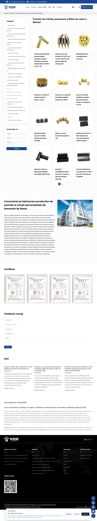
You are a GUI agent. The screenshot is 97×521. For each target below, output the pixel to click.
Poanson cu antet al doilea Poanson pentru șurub (41, 97)
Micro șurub (11, 25)
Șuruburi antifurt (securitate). (16, 39)
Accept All (85, 514)
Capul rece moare (11, 98)
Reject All (77, 514)
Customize (68, 514)
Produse (34, 7)
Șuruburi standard (13, 60)
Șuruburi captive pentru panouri (41, 467)
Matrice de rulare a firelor (14, 95)
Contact (59, 7)
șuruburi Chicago (13, 53)
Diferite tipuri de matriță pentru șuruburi (82, 56)
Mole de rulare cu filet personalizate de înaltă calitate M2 (41, 171)
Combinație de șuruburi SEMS (16, 56)
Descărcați (67, 467)
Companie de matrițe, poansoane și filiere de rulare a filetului (23, 507)
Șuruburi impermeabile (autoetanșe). (43, 470)
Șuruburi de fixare (13, 80)
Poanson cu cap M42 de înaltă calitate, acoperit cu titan (62, 97)
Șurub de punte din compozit (16, 110)
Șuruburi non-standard (15, 77)
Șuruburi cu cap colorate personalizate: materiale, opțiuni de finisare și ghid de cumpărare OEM (47, 369)
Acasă (27, 7)
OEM (49, 7)
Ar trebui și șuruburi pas (15, 120)
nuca (9, 117)
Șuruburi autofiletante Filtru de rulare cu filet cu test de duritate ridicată (62, 174)
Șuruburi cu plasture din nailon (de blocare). (45, 461)
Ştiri (54, 7)
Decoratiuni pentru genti (15, 107)
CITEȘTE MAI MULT (9, 388)
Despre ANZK (42, 7)
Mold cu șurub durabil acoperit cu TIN (62, 135)
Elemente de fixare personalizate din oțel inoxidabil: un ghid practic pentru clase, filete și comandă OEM (78, 369)
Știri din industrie (85, 458)
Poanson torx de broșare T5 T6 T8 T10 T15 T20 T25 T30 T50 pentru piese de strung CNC (62, 59)
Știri (65, 470)
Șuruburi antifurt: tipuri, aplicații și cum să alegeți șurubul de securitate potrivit (18, 368)
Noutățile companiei (86, 455)
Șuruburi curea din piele (15, 74)
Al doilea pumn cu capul (13, 92)
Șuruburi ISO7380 (13, 114)
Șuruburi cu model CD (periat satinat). (43, 458)
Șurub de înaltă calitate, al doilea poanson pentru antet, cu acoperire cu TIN (83, 100)
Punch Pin (9, 89)
